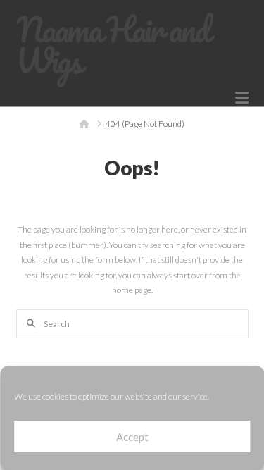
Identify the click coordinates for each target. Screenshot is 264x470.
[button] (242, 98)
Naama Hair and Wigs (112, 45)
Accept (132, 437)
